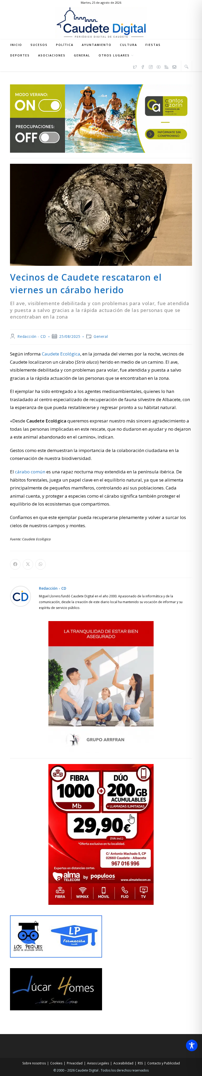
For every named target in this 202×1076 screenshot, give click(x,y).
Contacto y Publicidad (163, 1063)
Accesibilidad (123, 1063)
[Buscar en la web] (186, 66)
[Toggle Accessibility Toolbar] (191, 1045)
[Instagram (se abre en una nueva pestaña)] (151, 66)
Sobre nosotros (34, 1063)
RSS (140, 1063)
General (101, 336)
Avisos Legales (98, 1063)
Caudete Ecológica (61, 354)
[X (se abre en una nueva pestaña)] (135, 66)
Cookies (56, 1063)
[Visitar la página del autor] (20, 596)
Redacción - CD (31, 336)
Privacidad (75, 1063)
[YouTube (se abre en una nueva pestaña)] (159, 66)
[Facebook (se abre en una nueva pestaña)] (143, 66)
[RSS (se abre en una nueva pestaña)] (166, 66)
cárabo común (30, 472)
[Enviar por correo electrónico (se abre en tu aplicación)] (174, 66)
